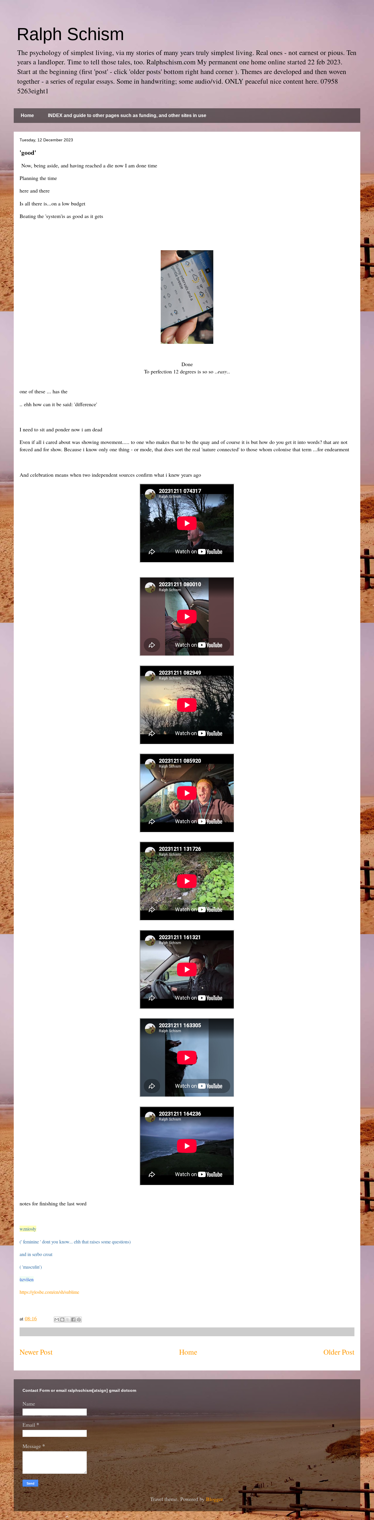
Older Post (338, 1352)
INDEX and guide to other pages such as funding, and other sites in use (127, 115)
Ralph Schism (70, 34)
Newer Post (36, 1352)
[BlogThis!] (62, 1319)
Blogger (214, 1498)
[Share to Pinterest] (79, 1319)
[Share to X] (68, 1319)
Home (27, 115)
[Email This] (57, 1319)
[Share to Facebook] (73, 1319)
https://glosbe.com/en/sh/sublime (49, 1292)
